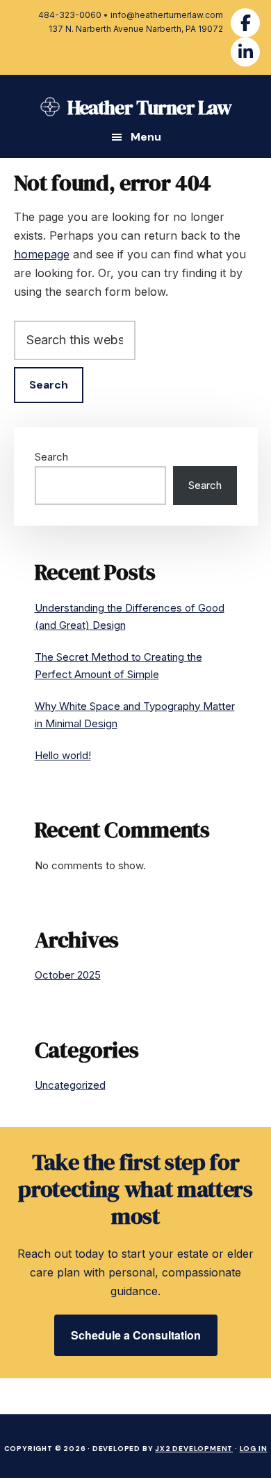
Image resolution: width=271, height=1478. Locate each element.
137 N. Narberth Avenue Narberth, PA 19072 (136, 29)
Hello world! (63, 755)
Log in (254, 1448)
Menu (146, 137)
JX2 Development (194, 1448)
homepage (41, 254)
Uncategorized (70, 1085)
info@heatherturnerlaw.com (166, 15)
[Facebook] (245, 22)
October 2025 (68, 974)
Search (51, 456)
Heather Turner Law (149, 107)
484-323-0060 (69, 15)
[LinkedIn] (245, 51)
